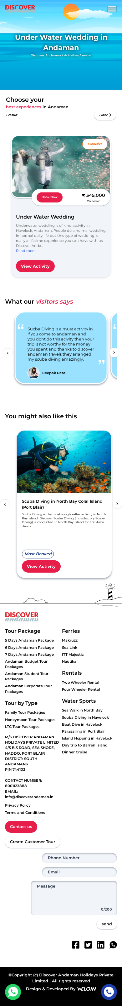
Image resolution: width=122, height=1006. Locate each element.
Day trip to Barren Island (85, 745)
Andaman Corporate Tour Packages (28, 689)
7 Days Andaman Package (29, 654)
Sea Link (69, 647)
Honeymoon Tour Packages (30, 719)
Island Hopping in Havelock (87, 738)
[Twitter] (88, 945)
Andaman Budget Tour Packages (26, 664)
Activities (71, 55)
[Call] (109, 992)
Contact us (21, 826)
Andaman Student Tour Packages (26, 676)
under (87, 55)
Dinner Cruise (74, 752)
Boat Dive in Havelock (82, 724)
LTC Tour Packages (22, 726)
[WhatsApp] (113, 945)
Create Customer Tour (32, 841)
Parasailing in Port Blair (83, 731)
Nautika (69, 661)
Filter (103, 115)
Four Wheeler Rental (81, 689)
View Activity (35, 266)
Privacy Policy (18, 805)
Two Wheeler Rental (80, 682)
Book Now (50, 197)
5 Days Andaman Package (29, 640)
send (107, 924)
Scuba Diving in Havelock (85, 717)
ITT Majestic (73, 654)
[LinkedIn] (100, 945)
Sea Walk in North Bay (82, 710)
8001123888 (16, 786)
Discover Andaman (46, 55)
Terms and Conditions (25, 812)
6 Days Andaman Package (29, 647)
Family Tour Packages (25, 712)
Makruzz (70, 640)
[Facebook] (75, 945)
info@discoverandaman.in (29, 797)
